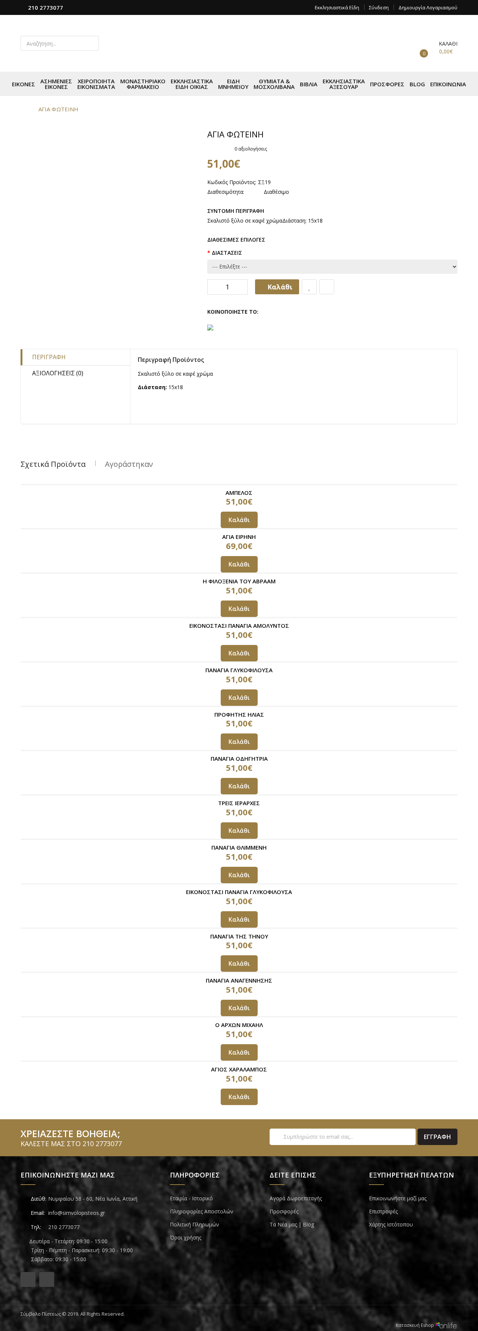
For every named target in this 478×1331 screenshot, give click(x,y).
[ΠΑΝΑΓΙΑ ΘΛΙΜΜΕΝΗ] (239, 839)
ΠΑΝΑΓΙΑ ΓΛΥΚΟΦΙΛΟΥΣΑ (239, 670)
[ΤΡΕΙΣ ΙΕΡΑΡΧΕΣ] (239, 794)
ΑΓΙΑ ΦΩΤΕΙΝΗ (58, 109)
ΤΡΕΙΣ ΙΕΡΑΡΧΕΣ (239, 803)
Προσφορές (284, 1211)
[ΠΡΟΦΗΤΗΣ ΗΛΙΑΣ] (239, 706)
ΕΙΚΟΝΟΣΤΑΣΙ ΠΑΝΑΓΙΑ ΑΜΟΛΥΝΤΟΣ (239, 625)
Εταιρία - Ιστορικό (191, 1198)
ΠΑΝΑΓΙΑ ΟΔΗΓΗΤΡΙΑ (239, 758)
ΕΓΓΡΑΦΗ (437, 1137)
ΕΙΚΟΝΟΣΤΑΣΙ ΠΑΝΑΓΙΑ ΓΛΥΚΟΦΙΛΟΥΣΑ (239, 892)
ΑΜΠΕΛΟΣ (239, 492)
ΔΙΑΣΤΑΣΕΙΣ (227, 252)
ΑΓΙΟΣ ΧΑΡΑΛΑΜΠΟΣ (239, 1069)
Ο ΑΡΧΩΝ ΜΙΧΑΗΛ (239, 1024)
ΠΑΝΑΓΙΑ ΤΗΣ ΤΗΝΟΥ (239, 936)
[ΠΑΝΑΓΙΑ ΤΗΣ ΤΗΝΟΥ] (239, 928)
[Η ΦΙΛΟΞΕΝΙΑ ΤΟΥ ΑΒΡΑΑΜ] (239, 573)
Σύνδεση (379, 7)
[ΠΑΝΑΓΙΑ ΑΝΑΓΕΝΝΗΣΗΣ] (239, 972)
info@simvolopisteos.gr (76, 1212)
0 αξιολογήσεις (251, 149)
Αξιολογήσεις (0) (57, 373)
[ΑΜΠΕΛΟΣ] (239, 484)
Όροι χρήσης (185, 1237)
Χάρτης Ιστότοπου (391, 1224)
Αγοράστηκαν (129, 464)
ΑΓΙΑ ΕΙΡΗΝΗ (239, 536)
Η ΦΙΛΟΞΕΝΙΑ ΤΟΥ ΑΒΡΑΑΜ (239, 581)
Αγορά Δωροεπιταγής (296, 1198)
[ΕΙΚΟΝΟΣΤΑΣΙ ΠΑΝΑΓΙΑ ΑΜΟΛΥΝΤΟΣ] (239, 617)
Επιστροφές (383, 1211)
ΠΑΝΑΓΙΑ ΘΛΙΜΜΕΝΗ (239, 847)
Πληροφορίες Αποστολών (201, 1211)
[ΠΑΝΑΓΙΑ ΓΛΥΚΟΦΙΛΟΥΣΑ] (239, 662)
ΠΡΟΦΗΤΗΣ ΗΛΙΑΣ (239, 714)
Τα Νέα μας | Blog (292, 1224)
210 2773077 (45, 7)
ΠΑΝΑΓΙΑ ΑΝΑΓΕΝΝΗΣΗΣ (239, 980)
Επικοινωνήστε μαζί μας (397, 1198)
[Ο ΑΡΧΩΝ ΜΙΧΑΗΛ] (239, 1016)
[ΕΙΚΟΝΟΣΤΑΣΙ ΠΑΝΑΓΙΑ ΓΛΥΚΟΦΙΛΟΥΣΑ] (239, 883)
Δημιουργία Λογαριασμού (427, 7)
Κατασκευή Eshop (415, 1325)
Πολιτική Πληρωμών (194, 1224)
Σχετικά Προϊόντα (53, 464)
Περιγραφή (49, 357)
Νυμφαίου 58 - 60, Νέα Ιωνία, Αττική (92, 1198)
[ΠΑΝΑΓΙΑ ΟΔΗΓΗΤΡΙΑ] (239, 750)
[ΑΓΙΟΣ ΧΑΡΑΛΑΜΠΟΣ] (239, 1061)
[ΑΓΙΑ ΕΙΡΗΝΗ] (239, 528)
